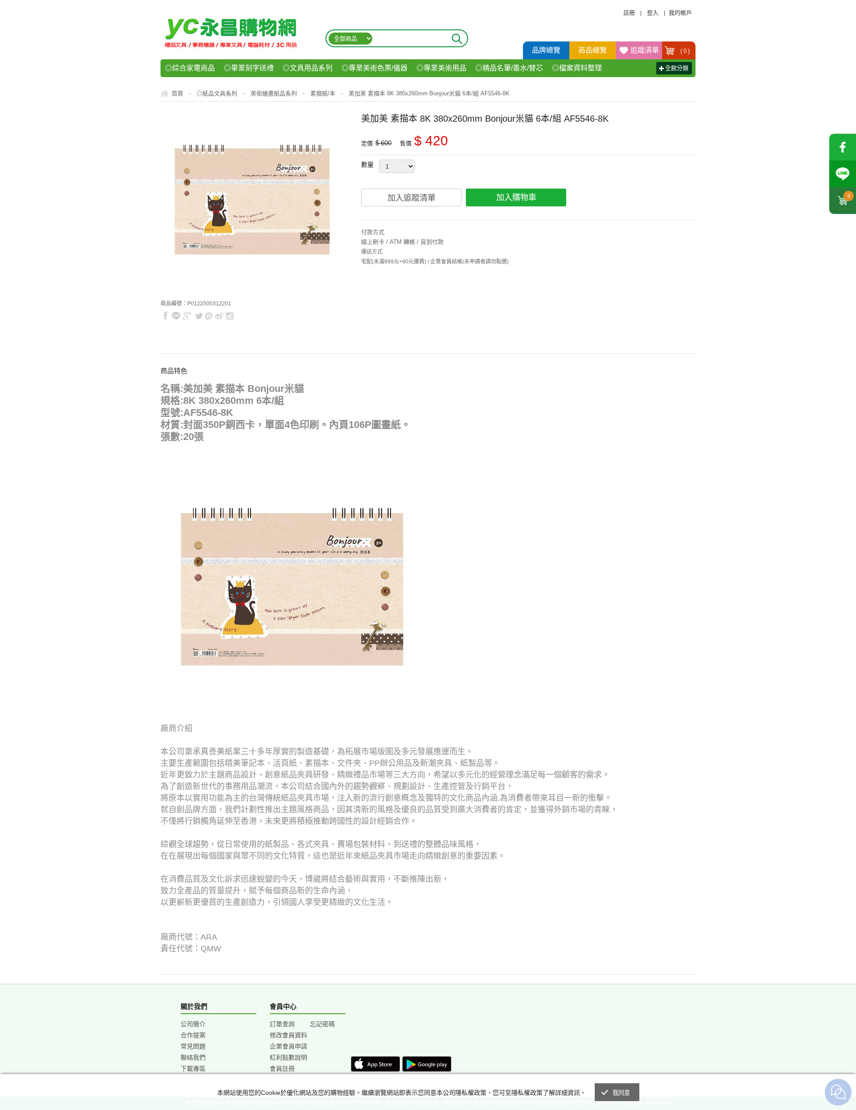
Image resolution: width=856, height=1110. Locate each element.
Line (842, 173)
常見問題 (193, 1046)
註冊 (629, 12)
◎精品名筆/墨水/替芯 (509, 68)
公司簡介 (193, 1024)
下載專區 (193, 1068)
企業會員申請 (288, 1046)
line (176, 316)
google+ (187, 316)
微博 (219, 316)
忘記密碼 (322, 1024)
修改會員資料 (288, 1035)
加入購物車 (516, 197)
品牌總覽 (546, 50)
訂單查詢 (282, 1024)
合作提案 (193, 1035)
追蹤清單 (644, 50)
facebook (842, 147)
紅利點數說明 (288, 1057)
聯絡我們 (193, 1057)
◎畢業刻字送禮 (249, 68)
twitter (198, 316)
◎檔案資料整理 (577, 68)
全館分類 (676, 68)
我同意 (621, 1092)
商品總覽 (592, 50)
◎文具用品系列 (308, 68)
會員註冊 (282, 1068)
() (685, 51)
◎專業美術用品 (441, 68)
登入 (652, 12)
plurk (209, 316)
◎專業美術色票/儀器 (374, 68)
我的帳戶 (680, 12)
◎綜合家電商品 (190, 68)
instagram (229, 316)
